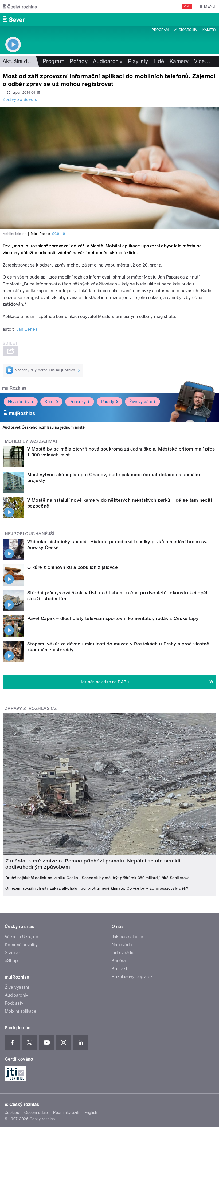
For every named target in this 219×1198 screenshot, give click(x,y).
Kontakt (119, 968)
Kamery (209, 30)
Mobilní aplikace (21, 1011)
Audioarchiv (185, 30)
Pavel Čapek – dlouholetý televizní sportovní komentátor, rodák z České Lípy (112, 618)
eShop (11, 960)
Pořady (79, 61)
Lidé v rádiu (123, 952)
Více (202, 61)
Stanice (12, 952)
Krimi (49, 401)
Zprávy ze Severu (20, 99)
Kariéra (119, 960)
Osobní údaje (36, 1112)
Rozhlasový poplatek (132, 976)
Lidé (159, 61)
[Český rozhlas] (20, 6)
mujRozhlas (14, 388)
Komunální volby (21, 944)
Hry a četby (18, 401)
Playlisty (138, 61)
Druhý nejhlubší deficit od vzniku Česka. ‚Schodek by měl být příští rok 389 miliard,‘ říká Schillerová (97, 878)
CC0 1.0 (58, 234)
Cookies (12, 1112)
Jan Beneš (26, 329)
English (90, 1112)
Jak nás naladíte (127, 936)
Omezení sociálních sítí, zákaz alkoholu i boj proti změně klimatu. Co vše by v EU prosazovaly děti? (97, 888)
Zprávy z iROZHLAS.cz (31, 708)
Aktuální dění (19, 61)
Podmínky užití (66, 1112)
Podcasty (14, 1003)
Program (160, 30)
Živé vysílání (140, 401)
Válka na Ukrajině (21, 936)
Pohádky (77, 401)
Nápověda (122, 944)
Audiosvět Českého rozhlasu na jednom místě (44, 427)
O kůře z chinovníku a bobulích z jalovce (72, 567)
